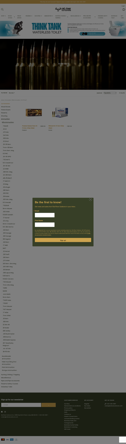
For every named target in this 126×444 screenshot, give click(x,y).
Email (37, 211)
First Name (39, 220)
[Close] (90, 199)
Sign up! (63, 240)
